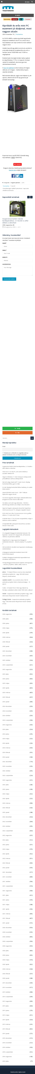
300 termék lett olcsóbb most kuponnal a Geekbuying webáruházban (17, 548)
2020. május (5, 960)
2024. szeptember (7, 720)
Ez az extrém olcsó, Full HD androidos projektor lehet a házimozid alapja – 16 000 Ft (16, 582)
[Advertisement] (17, 134)
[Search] (32, 438)
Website (4, 257)
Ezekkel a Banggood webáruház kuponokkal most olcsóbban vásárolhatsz (16, 558)
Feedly (18, 428)
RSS (18, 432)
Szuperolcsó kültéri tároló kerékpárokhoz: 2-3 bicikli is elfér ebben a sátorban (15, 221)
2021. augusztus (7, 890)
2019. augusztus (7, 1001)
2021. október (6, 881)
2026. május (5, 628)
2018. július (5, 1061)
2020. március (6, 969)
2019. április (5, 1019)
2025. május (5, 683)
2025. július (5, 674)
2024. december (7, 706)
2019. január (5, 1033)
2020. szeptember (7, 941)
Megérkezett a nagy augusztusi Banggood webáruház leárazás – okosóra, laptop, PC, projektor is (17, 541)
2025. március (6, 692)
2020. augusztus (7, 946)
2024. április (5, 743)
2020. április (5, 964)
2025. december (7, 651)
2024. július (5, 729)
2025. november (7, 655)
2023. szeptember (7, 775)
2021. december (7, 872)
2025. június (5, 678)
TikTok (21, 19)
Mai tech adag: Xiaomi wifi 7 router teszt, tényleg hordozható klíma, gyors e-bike (16, 483)
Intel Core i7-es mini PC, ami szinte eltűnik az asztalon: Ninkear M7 (15, 472)
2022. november (7, 821)
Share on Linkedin (21, 176)
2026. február (6, 642)
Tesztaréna (19, 34)
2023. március (6, 803)
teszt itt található (9, 68)
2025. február (6, 697)
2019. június (5, 1010)
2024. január (5, 757)
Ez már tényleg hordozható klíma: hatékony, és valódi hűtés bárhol (17, 488)
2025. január (5, 701)
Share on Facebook (13, 176)
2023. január (5, 812)
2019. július (5, 1006)
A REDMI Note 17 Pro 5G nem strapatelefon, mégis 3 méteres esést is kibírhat (17, 519)
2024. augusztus (7, 724)
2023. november (7, 766)
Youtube (27, 19)
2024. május (5, 738)
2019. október (6, 992)
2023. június (5, 789)
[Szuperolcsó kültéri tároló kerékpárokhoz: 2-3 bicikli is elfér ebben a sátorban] (17, 209)
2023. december (7, 761)
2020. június (5, 955)
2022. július (5, 840)
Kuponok (14, 19)
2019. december (7, 983)
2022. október (6, 826)
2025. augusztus (7, 669)
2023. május (5, 794)
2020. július (5, 950)
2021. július (5, 895)
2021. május (5, 904)
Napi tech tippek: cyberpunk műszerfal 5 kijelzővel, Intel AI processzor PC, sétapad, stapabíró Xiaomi (16, 509)
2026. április (5, 632)
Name (4, 243)
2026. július (5, 619)
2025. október (6, 660)
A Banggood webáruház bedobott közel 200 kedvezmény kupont (14, 553)
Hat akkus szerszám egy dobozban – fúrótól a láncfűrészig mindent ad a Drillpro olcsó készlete (16, 503)
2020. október (6, 937)
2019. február (6, 1029)
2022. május (5, 849)
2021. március (6, 913)
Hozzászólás (6, 264)
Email (4, 250)
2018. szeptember (7, 1052)
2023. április (5, 798)
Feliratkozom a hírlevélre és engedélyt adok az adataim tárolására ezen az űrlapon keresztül (15, 453)
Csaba (4, 588)
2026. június (5, 623)
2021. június (5, 900)
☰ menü (27, 2)
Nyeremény (7, 19)
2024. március (6, 748)
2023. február (6, 807)
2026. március (6, 637)
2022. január (5, 867)
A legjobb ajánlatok (15, 182)
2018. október (6, 1047)
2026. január (5, 646)
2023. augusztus (7, 780)
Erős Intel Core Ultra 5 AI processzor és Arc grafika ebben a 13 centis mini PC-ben (16, 514)
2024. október (6, 715)
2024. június (5, 734)
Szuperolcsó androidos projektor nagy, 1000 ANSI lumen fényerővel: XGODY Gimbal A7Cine (16, 601)
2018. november (7, 1042)
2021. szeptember (7, 886)
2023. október (6, 771)
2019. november (7, 987)
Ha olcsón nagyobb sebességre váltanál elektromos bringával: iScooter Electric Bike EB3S (17, 498)
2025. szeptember (7, 665)
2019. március (6, 1024)
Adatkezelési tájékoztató (17, 1072)
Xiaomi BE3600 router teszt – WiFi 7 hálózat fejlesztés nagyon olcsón (14, 493)
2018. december (7, 1038)
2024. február (6, 752)
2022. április (5, 854)
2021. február (6, 918)
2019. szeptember (7, 996)
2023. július (5, 784)
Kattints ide (12, 170)
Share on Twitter (17, 176)
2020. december (7, 927)
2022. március (6, 858)
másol (13, 157)
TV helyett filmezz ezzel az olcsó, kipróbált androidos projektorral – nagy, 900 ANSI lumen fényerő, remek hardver (16, 574)
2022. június (5, 844)
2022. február (6, 863)
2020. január (5, 978)
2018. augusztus (7, 1056)
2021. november (7, 877)
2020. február (6, 973)
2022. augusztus (7, 835)
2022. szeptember (7, 831)
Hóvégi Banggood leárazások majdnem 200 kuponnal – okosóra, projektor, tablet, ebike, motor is (17, 563)
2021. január (5, 923)
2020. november (7, 932)
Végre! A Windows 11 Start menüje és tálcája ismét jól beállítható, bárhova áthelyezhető (16, 477)
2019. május (5, 1015)
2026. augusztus (7, 614)
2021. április (5, 909)
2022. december (7, 817)
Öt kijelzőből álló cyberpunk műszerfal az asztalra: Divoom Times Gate (16, 524)
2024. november (7, 711)
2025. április (5, 688)
